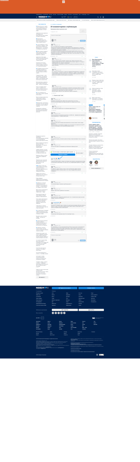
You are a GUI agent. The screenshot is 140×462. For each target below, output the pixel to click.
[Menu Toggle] (36, 17)
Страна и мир (93, 296)
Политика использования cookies (76, 348)
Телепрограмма (60, 14)
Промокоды (84, 14)
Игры (88, 14)
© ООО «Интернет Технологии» (41, 354)
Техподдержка (39, 301)
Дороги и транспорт (56, 300)
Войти (55, 40)
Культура (68, 296)
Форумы (54, 14)
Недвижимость (39, 14)
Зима (67, 293)
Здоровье (54, 305)
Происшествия (81, 298)
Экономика (93, 300)
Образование (68, 305)
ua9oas (54, 158)
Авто (53, 293)
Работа (80, 300)
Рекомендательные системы (75, 350)
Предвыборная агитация (41, 303)
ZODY (80, 14)
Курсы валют (75, 14)
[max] (61, 313)
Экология (93, 298)
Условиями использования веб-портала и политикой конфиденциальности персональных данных (86, 344)
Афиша (65, 14)
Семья (80, 305)
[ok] (59, 313)
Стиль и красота (94, 294)
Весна (53, 296)
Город (53, 298)
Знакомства (45, 14)
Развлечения (81, 301)
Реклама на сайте (39, 293)
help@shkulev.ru (43, 348)
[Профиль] (103, 17)
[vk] (56, 313)
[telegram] (53, 313)
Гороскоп (70, 14)
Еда (52, 301)
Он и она (80, 293)
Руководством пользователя (75, 343)
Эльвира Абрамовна (56, 202)
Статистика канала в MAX (41, 305)
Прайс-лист (38, 294)
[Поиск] (98, 17)
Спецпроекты (93, 301)
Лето (67, 298)
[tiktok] (64, 313)
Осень (80, 294)
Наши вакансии (39, 300)
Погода (50, 14)
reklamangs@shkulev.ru (74, 339)
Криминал (68, 294)
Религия (80, 303)
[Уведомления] (100, 17)
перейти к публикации (57, 24)
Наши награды (39, 298)
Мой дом (68, 300)
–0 (85, 56)
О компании (38, 296)
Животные (54, 303)
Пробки (70, 17)
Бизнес (53, 294)
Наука (67, 301)
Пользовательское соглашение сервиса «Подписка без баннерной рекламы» (83, 351)
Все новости (42, 24)
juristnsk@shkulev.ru (61, 347)
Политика (80, 296)
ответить (53, 56)
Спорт (92, 293)
